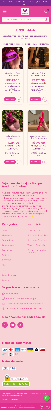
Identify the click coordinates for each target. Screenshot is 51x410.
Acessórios (7, 250)
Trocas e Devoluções (36, 245)
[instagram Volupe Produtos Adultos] (5, 325)
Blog (4, 265)
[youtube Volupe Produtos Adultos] (13, 325)
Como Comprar (9, 275)
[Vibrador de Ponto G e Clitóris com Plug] (44, 162)
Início (4, 230)
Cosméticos (7, 240)
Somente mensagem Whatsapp (21, 298)
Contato (5, 280)
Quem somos (33, 230)
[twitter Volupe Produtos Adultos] (20, 325)
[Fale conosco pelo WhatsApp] (47, 398)
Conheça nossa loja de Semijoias (37, 251)
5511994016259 (12, 293)
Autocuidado (8, 245)
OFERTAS (6, 260)
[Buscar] (46, 19)
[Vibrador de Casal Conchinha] (19, 99)
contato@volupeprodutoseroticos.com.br (25, 303)
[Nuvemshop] (10, 400)
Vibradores (7, 235)
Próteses (6, 255)
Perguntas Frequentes (37, 240)
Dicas (4, 270)
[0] (45, 12)
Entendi (45, 407)
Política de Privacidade (37, 235)
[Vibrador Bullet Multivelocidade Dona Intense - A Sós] (44, 99)
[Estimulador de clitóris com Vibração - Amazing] (19, 162)
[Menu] (5, 11)
